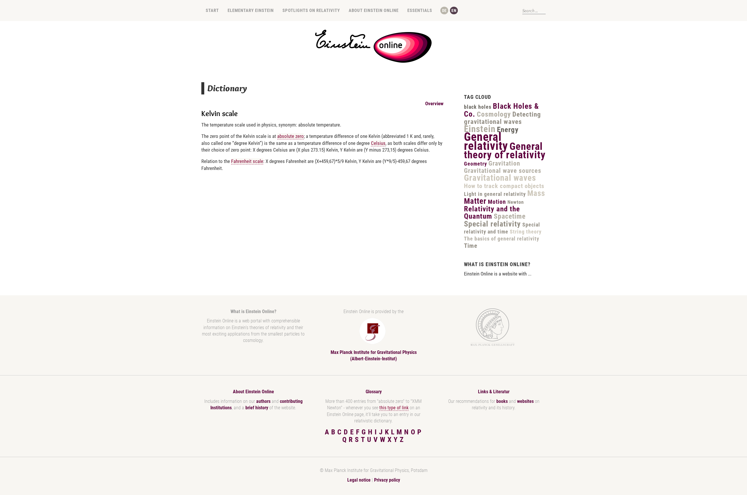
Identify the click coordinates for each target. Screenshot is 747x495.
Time (470, 245)
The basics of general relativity (501, 239)
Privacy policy (387, 480)
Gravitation (504, 163)
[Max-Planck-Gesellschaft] (492, 327)
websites (525, 401)
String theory (526, 232)
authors (263, 401)
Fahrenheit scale (247, 161)
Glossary (374, 391)
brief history (256, 407)
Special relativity (492, 224)
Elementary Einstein (251, 10)
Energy (508, 129)
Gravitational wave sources (502, 170)
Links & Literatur (493, 391)
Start (212, 10)
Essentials (419, 10)
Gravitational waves (500, 178)
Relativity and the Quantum (492, 213)
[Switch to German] (444, 10)
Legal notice (359, 480)
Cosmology (494, 114)
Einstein (479, 129)
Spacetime (510, 216)
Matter (475, 201)
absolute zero (290, 136)
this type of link (394, 407)
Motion (497, 201)
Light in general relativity (495, 194)
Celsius (378, 143)
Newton (515, 202)
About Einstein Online (374, 10)
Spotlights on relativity (311, 10)
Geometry (475, 164)
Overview (434, 103)
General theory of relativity (505, 151)
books (502, 401)
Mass (536, 193)
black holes (477, 107)
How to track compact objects (504, 185)
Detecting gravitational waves (502, 118)
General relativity (486, 141)
